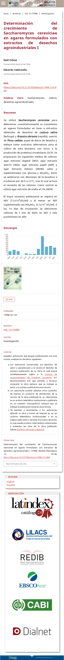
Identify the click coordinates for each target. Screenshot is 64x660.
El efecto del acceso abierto (30, 429)
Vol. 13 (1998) (31, 13)
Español (11, 485)
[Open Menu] (3, 3)
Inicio (6, 13)
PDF (10, 299)
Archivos (16, 13)
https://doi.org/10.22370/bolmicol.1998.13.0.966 (27, 457)
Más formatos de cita (16, 463)
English (10, 482)
